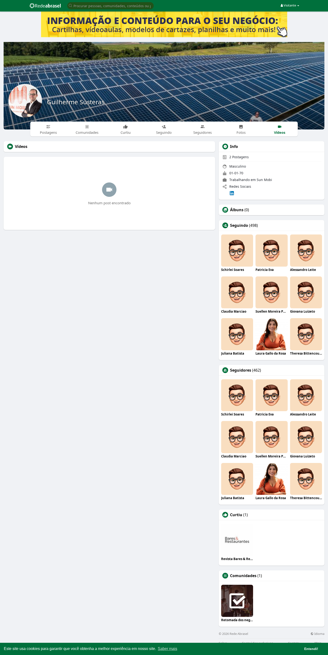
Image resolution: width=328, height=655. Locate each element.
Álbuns (236, 210)
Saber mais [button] (167, 649)
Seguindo (239, 225)
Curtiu (236, 515)
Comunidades (243, 576)
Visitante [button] (290, 5)
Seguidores (240, 370)
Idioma (319, 633)
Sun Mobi (264, 179)
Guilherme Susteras (75, 102)
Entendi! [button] (311, 649)
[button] (110, 5)
